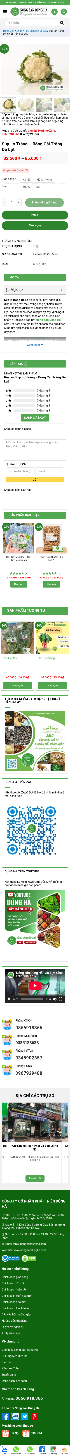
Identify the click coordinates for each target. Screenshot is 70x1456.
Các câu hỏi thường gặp (16, 1314)
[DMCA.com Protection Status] (28, 1258)
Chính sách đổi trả (13, 1283)
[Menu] (5, 11)
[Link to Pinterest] (34, 1416)
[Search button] (62, 22)
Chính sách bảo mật (14, 1302)
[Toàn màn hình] (60, 999)
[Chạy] (9, 999)
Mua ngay (18, 584)
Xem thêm (33, 344)
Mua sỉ (35, 214)
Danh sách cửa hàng (14, 1381)
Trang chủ (8, 30)
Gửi (35, 479)
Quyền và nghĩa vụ (13, 1327)
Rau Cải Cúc (10, 658)
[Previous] (5, 69)
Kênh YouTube (10, 1368)
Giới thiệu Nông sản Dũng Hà (20, 1349)
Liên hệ (6, 1362)
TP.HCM (36, 1433)
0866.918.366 (29, 1398)
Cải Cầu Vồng (46, 658)
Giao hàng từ (9, 179)
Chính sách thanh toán (15, 1308)
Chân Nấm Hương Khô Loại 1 (51, 558)
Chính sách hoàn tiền (14, 1289)
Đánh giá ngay (35, 417)
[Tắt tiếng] (55, 999)
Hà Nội (37, 254)
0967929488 (28, 1073)
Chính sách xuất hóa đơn (17, 1295)
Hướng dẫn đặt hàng (14, 1320)
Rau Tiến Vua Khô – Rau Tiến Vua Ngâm (18, 558)
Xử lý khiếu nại (11, 1333)
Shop (19, 30)
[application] (35, 986)
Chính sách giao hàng (15, 1277)
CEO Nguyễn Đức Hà (14, 1356)
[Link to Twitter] (25, 1416)
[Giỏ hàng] (64, 12)
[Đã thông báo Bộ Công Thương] (11, 1258)
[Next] (64, 69)
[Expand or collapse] (61, 290)
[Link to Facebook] (6, 1416)
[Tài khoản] (54, 12)
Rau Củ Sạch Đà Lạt (36, 30)
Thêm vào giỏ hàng (44, 202)
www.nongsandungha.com (30, 1250)
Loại (4, 186)
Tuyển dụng (9, 1374)
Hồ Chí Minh (50, 254)
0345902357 (28, 1058)
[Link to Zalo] (15, 1416)
